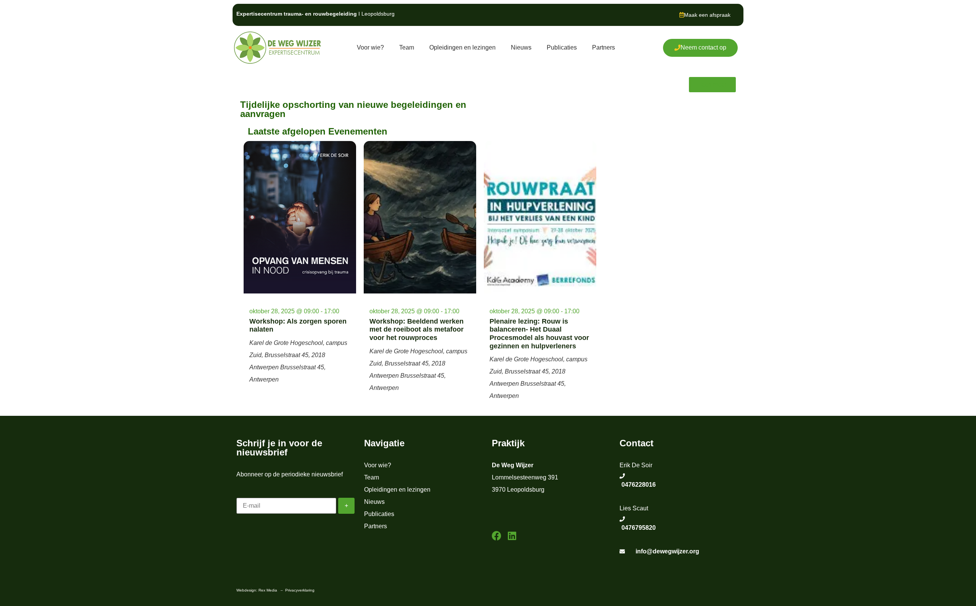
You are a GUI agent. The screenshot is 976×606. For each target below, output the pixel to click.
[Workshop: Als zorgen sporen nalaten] (300, 217)
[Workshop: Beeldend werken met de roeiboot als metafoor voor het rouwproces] (420, 217)
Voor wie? (370, 47)
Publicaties (562, 47)
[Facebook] (496, 535)
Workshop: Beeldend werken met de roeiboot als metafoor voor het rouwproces (416, 329)
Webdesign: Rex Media (256, 590)
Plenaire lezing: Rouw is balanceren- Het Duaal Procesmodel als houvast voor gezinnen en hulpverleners (539, 333)
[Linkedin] (512, 535)
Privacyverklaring (300, 590)
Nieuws (521, 47)
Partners (603, 47)
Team (406, 47)
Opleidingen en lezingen (462, 47)
